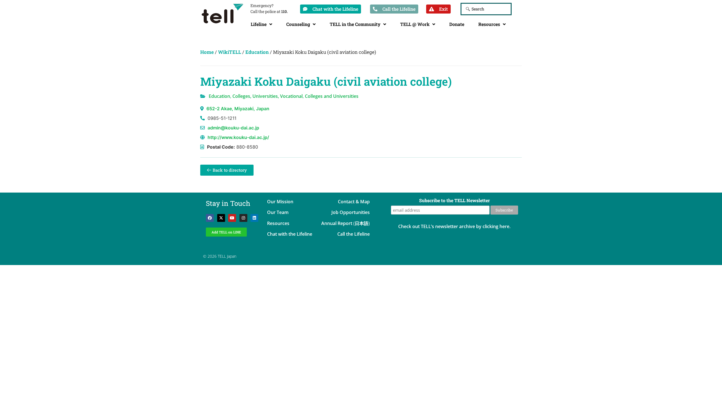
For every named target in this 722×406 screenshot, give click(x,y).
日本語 (361, 223)
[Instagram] (243, 218)
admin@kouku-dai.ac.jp (233, 128)
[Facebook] (210, 218)
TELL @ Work (415, 24)
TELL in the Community (355, 24)
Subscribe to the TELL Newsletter (454, 200)
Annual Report (336, 223)
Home (207, 52)
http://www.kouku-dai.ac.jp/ (238, 137)
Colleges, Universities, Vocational (267, 96)
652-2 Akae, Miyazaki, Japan (237, 108)
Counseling (298, 24)
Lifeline (259, 24)
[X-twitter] (221, 218)
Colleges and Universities (331, 96)
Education (257, 52)
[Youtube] (232, 218)
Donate (456, 24)
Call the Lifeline (353, 234)
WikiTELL (229, 52)
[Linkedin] (254, 218)
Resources (489, 24)
